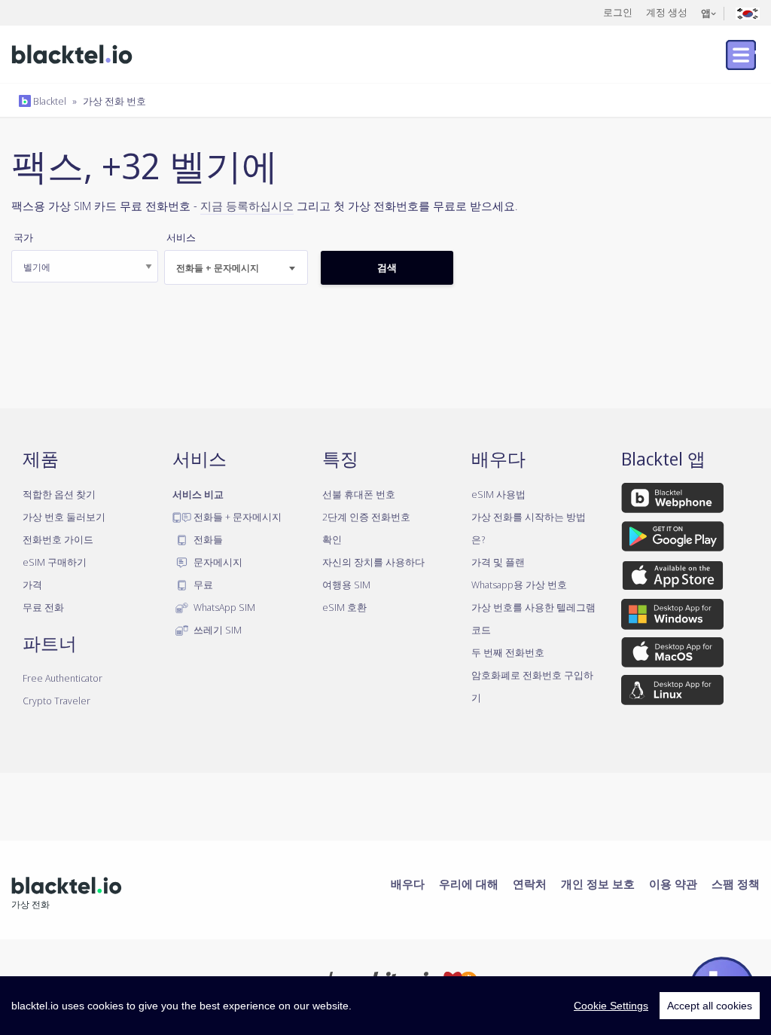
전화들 (207, 539)
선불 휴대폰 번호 (358, 494)
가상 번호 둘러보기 (64, 517)
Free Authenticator (62, 678)
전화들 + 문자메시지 (236, 517)
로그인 (617, 12)
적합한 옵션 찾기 (59, 494)
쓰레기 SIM (216, 630)
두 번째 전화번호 (507, 652)
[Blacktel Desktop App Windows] (672, 617)
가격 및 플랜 (498, 562)
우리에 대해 (468, 883)
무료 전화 (43, 607)
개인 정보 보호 (598, 883)
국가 (23, 238)
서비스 (181, 238)
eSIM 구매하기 (55, 562)
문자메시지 (216, 562)
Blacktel (48, 101)
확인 (332, 539)
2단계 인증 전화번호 (366, 517)
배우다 (408, 883)
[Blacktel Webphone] (672, 500)
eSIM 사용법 (498, 494)
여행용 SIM (346, 584)
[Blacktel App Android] (672, 539)
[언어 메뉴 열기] (748, 12)
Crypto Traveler (56, 700)
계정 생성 (666, 12)
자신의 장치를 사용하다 (373, 562)
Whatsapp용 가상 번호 (519, 584)
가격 (32, 584)
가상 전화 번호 (114, 101)
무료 (202, 584)
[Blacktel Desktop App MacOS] (672, 654)
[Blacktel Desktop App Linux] (672, 693)
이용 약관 (673, 883)
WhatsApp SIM (223, 607)
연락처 (530, 883)
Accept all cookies (709, 1006)
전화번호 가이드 (58, 539)
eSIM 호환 (344, 607)
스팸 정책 (736, 883)
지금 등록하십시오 (247, 205)
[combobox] (236, 267)
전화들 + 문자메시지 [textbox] (217, 267)
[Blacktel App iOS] (672, 578)
